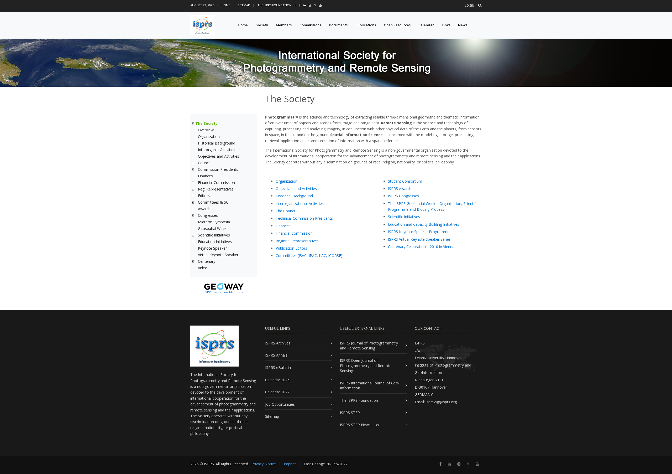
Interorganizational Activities (300, 203)
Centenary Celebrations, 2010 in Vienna (421, 246)
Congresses (208, 215)
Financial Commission (216, 182)
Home (226, 5)
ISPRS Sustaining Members (223, 292)
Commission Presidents (218, 169)
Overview (206, 129)
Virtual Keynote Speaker (218, 254)
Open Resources (397, 25)
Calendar (426, 25)
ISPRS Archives (277, 343)
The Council (286, 210)
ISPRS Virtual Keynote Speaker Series (419, 239)
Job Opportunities (280, 404)
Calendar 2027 (277, 391)
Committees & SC (213, 202)
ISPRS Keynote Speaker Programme (418, 231)
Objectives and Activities (218, 156)
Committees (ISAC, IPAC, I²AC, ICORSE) (309, 255)
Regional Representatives (297, 240)
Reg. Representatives (216, 189)
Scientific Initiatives (214, 235)
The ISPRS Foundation (274, 5)
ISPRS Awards (400, 188)
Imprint (290, 463)
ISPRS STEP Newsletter (360, 424)
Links (446, 25)
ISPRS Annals (276, 355)
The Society (206, 123)
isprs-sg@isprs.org (441, 401)
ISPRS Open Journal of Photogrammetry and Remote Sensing (365, 365)
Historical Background (216, 143)
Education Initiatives (215, 241)
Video (202, 267)
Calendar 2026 (277, 379)
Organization (209, 136)
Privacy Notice (263, 463)
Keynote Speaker (212, 248)
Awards (204, 208)
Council (204, 162)
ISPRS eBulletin (278, 367)
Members (284, 25)
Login (469, 5)
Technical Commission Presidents (304, 218)
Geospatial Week (212, 228)
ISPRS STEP (350, 412)
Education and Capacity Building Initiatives (423, 224)
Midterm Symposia (214, 221)
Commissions (310, 25)
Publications (365, 25)
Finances (205, 175)
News (462, 25)
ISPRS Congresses (403, 195)
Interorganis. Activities (216, 149)
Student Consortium (405, 181)
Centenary (206, 261)
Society (262, 25)
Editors (204, 195)
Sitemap (244, 5)
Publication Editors (291, 248)
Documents (338, 25)
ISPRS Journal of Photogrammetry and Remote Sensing (369, 346)
